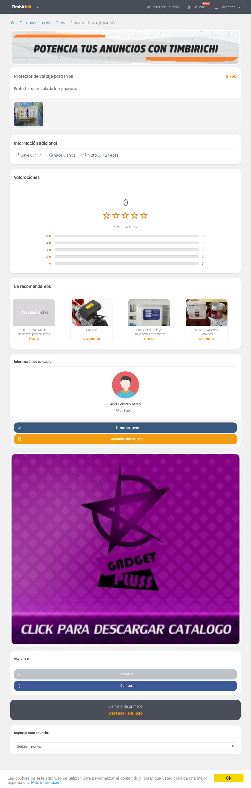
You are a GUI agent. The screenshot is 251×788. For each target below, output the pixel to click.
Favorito (127, 674)
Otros (60, 22)
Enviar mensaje (127, 427)
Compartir (127, 685)
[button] (163, 6)
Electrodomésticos (35, 22)
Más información (46, 782)
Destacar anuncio (126, 713)
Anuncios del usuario (127, 439)
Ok (228, 778)
